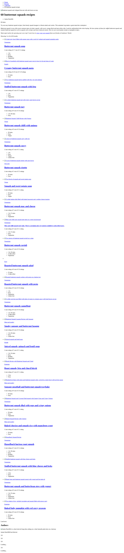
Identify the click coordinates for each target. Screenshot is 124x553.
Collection (7, 5)
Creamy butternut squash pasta (19, 68)
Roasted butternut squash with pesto (21, 284)
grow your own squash (43, 33)
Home (6, 2)
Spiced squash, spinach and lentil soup (22, 346)
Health (6, 342)
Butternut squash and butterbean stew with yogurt (27, 486)
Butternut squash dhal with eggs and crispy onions (27, 405)
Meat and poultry (9, 322)
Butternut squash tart (14, 107)
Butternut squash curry (15, 145)
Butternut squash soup (14, 46)
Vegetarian (7, 42)
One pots (7, 163)
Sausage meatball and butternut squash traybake (27, 387)
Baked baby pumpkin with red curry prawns (25, 508)
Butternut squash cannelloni (17, 306)
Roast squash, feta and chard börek (20, 368)
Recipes (6, 4)
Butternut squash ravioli (15, 245)
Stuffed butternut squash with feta (20, 86)
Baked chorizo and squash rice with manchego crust (28, 425)
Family (6, 64)
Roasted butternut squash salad (18, 265)
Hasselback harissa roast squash (19, 444)
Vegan (6, 121)
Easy (5, 261)
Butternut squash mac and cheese (19, 206)
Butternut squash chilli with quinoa (20, 125)
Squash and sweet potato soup (18, 186)
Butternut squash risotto (15, 167)
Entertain (7, 364)
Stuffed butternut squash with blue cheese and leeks (28, 466)
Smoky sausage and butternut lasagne (21, 326)
